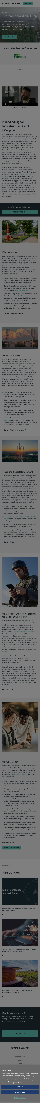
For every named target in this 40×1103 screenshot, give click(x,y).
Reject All (20, 1086)
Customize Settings (20, 1098)
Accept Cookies (20, 1092)
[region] (20, 1083)
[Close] (37, 1067)
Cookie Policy (18, 1083)
